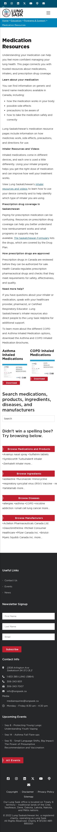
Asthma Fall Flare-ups (26, 734)
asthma (19, 503)
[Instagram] (11, 3)
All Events (13, 760)
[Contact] (43, 3)
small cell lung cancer (28, 508)
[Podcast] (37, 3)
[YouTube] (31, 3)
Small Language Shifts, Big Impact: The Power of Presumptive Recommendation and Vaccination (29, 744)
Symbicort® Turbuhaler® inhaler (22, 458)
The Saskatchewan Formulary (31, 238)
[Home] (12, 13)
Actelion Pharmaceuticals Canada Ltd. (26, 523)
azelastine (9, 479)
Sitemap (28, 796)
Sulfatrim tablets (39, 454)
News (8, 592)
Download (11, 383)
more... (28, 463)
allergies (8, 503)
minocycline (40, 479)
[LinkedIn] (18, 3)
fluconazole (24, 479)
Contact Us (11, 580)
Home (5, 20)
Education (16, 20)
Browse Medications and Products (29, 449)
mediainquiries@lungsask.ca (23, 701)
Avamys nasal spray (15, 454)
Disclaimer (28, 792)
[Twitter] (24, 3)
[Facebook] (5, 3)
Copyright (12, 792)
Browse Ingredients (29, 473)
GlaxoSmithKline (13, 528)
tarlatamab (9, 488)
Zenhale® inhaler (13, 463)
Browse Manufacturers (29, 518)
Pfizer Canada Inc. (28, 532)
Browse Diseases (28, 498)
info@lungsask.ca (17, 691)
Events (8, 586)
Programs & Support (34, 20)
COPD (29, 503)
